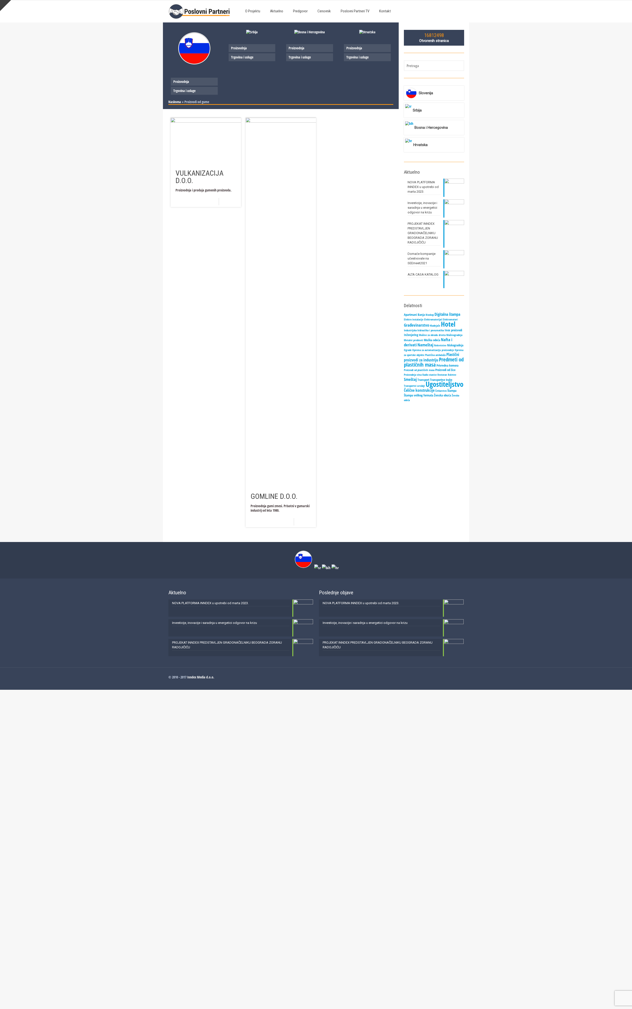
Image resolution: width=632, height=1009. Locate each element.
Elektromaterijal (433, 319)
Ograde (408, 350)
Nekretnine (440, 345)
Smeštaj (410, 379)
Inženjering (411, 335)
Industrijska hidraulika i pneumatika (424, 330)
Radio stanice (429, 374)
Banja (421, 314)
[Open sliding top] (5, 5)
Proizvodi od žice (445, 370)
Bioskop (430, 315)
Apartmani (410, 314)
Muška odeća (432, 340)
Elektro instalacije (413, 319)
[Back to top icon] (608, 999)
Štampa (451, 390)
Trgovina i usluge (184, 90)
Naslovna (174, 101)
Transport (423, 379)
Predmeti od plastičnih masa (434, 362)
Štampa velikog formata (418, 395)
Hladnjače (435, 325)
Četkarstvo (441, 390)
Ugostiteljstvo (444, 384)
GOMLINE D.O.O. (274, 496)
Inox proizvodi (453, 330)
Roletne (452, 374)
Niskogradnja (455, 345)
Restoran (442, 374)
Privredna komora (447, 365)
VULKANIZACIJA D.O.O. (199, 177)
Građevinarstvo (416, 325)
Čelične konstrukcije (419, 390)
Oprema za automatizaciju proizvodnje (433, 350)
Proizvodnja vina (413, 374)
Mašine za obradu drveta (432, 335)
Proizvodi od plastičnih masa (419, 370)
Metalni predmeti (413, 340)
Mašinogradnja (454, 335)
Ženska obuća (442, 395)
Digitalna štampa (447, 314)
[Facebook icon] (457, 676)
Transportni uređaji (414, 386)
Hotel (448, 324)
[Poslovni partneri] (200, 11)
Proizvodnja (181, 81)
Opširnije (231, 201)
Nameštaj (425, 345)
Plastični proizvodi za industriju (431, 357)
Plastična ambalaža (435, 355)
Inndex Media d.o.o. (200, 677)
